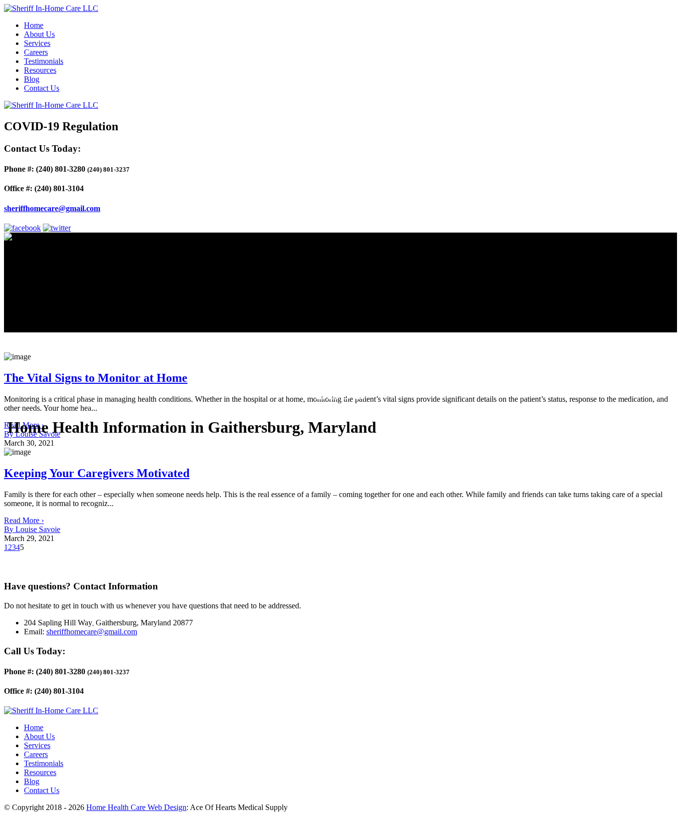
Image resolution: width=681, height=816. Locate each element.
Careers (36, 52)
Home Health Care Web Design (136, 807)
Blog (31, 79)
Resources (40, 70)
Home (33, 25)
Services (37, 43)
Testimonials (43, 61)
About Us (39, 34)
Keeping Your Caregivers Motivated (96, 473)
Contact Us (41, 88)
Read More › (24, 520)
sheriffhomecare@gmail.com (52, 208)
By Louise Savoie (32, 529)
